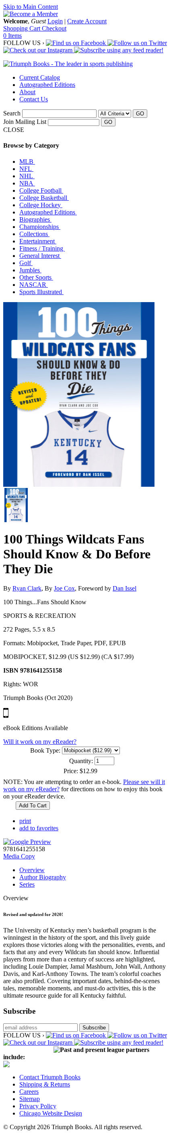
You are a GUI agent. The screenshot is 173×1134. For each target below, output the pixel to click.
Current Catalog (39, 77)
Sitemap (29, 1098)
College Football (41, 190)
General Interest (40, 255)
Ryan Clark (26, 588)
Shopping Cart (22, 28)
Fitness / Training (42, 248)
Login (55, 21)
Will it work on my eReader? (39, 741)
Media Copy (19, 856)
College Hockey (40, 205)
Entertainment (37, 241)
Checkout (54, 28)
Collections (34, 234)
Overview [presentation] (32, 869)
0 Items (12, 35)
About (27, 91)
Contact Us (33, 99)
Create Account (87, 21)
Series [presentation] (27, 884)
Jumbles (30, 270)
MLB (27, 161)
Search (12, 113)
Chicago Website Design (50, 1113)
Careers (29, 1091)
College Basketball (44, 197)
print (25, 820)
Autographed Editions (47, 84)
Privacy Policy (37, 1106)
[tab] (94, 870)
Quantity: (81, 760)
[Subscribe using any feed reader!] (118, 50)
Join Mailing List (24, 121)
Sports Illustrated (41, 291)
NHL (27, 176)
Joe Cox (64, 588)
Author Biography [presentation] (42, 877)
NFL (26, 168)
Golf (26, 262)
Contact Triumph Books (49, 1077)
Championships (39, 226)
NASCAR (33, 284)
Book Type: (45, 750)
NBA (27, 183)
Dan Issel (124, 588)
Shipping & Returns (44, 1084)
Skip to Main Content (30, 6)
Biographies (35, 219)
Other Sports (36, 277)
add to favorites (38, 828)
